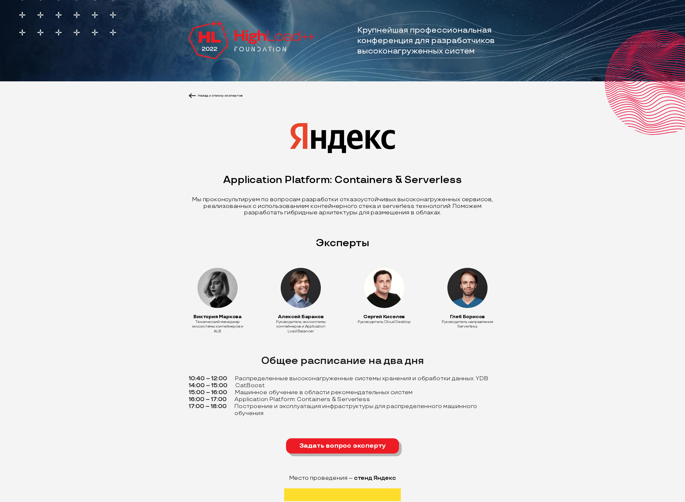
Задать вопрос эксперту (342, 446)
